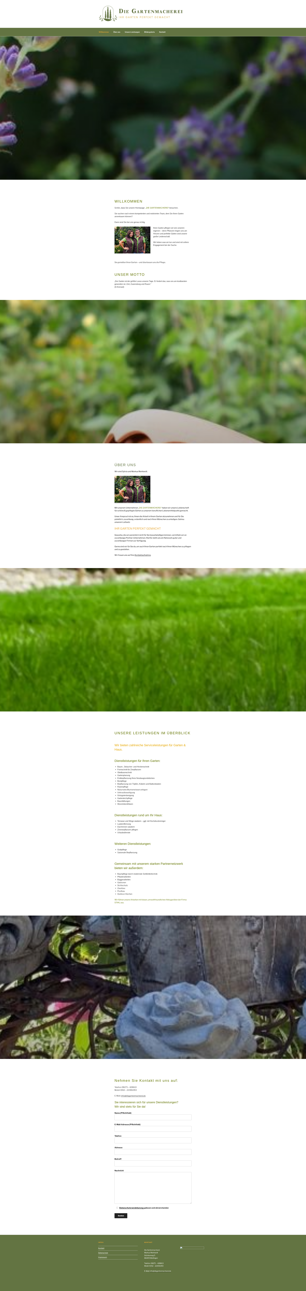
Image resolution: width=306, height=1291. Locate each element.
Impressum (102, 1257)
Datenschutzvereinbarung (131, 1208)
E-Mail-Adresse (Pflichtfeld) (127, 1124)
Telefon (118, 1136)
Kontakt (162, 32)
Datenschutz (103, 1253)
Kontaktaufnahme (143, 555)
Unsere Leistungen (132, 32)
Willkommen (104, 32)
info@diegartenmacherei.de (133, 1096)
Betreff (118, 1159)
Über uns (116, 32)
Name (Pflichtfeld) (123, 1113)
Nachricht (119, 1170)
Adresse (118, 1147)
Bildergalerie (149, 32)
